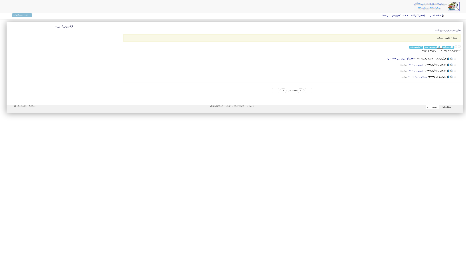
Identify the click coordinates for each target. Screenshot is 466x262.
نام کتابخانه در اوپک (235, 106)
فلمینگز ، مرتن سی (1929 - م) (400, 58)
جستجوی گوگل (216, 106)
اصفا (455, 38)
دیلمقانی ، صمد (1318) (418, 77)
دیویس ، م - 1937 (415, 64)
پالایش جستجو (415, 47)
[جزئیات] (455, 59)
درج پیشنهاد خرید (431, 47)
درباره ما (250, 106)
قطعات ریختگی (443, 38)
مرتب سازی (447, 47)
